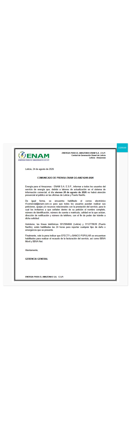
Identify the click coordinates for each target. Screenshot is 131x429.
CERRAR (122, 147)
